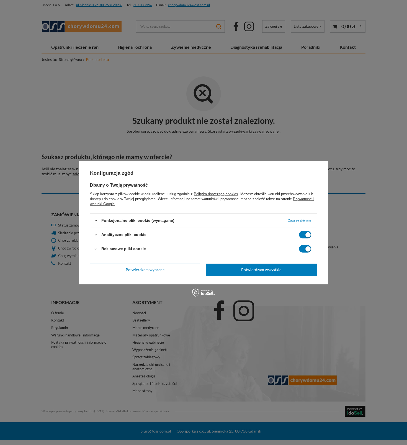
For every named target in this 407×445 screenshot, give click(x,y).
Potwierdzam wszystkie (261, 269)
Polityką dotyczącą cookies (216, 194)
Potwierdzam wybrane (145, 269)
